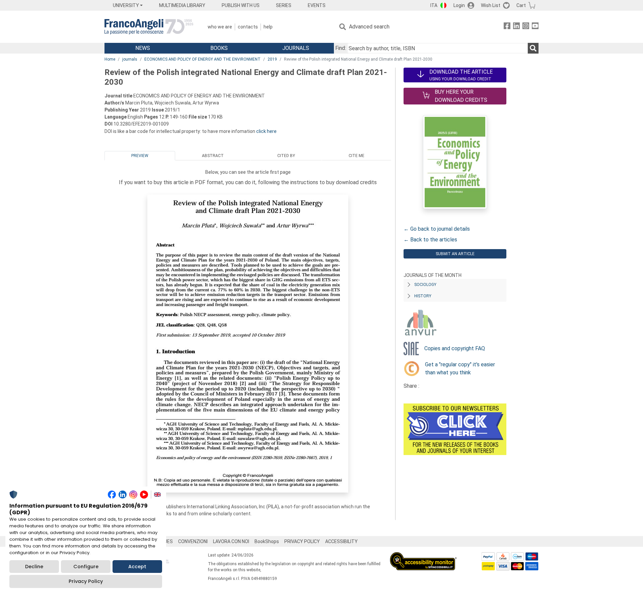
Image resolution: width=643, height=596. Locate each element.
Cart (521, 5)
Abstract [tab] (213, 155)
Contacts (248, 26)
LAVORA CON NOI (231, 541)
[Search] (533, 48)
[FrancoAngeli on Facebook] (507, 26)
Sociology (425, 284)
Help (268, 26)
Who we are (220, 26)
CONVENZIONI (193, 541)
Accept (137, 566)
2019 (272, 59)
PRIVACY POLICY (302, 541)
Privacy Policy (86, 581)
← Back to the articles (430, 239)
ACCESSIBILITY (341, 541)
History (422, 296)
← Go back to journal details (437, 229)
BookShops (267, 541)
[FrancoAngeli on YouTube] (535, 26)
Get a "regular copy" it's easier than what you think (460, 368)
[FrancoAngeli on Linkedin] (516, 26)
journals (129, 59)
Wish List (490, 5)
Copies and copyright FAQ (454, 348)
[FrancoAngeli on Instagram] (525, 26)
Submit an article (455, 253)
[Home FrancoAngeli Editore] (148, 27)
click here (266, 131)
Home (109, 59)
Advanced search (369, 26)
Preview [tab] (139, 155)
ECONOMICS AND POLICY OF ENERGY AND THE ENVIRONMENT (202, 59)
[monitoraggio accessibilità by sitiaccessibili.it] (423, 556)
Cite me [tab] (356, 155)
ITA (433, 5)
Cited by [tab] (286, 155)
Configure (85, 566)
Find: (340, 48)
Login (459, 5)
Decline (34, 566)
